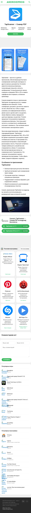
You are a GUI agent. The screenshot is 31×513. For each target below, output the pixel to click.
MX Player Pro (23, 317)
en (27, 501)
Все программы (25, 248)
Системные (23, 300)
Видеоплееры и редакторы (23, 327)
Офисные (7, 300)
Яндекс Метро (7, 256)
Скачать (15, 34)
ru (23, 501)
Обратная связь (6, 507)
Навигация (7, 274)
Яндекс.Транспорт (23, 265)
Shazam (7, 317)
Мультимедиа (7, 327)
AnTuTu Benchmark (23, 291)
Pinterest (7, 291)
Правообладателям (7, 509)
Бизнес (29, 29)
